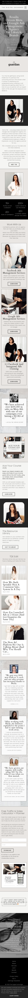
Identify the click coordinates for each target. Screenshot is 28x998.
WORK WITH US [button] (14, 951)
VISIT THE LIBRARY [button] (10, 547)
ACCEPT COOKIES (14, 995)
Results (14, 970)
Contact (14, 972)
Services (14, 966)
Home (14, 961)
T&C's (14, 978)
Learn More (13, 993)
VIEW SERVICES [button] (14, 49)
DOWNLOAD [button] (7, 850)
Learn (14, 968)
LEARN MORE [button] (14, 284)
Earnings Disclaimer (14, 981)
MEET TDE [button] (14, 164)
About (14, 963)
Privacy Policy (14, 976)
